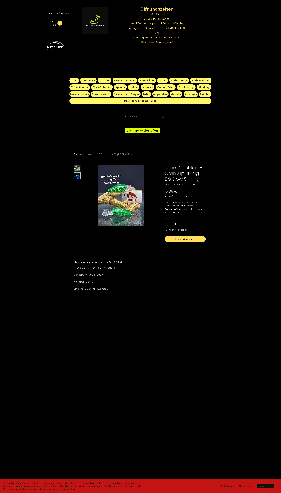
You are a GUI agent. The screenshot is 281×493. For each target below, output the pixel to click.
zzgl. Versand (182, 196)
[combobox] (145, 117)
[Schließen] (277, 486)
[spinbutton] (171, 224)
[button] (57, 23)
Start (77, 154)
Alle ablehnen (246, 486)
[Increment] (176, 224)
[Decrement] (167, 224)
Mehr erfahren (172, 212)
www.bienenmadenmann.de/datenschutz (54, 489)
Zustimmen (265, 486)
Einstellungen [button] (227, 486)
